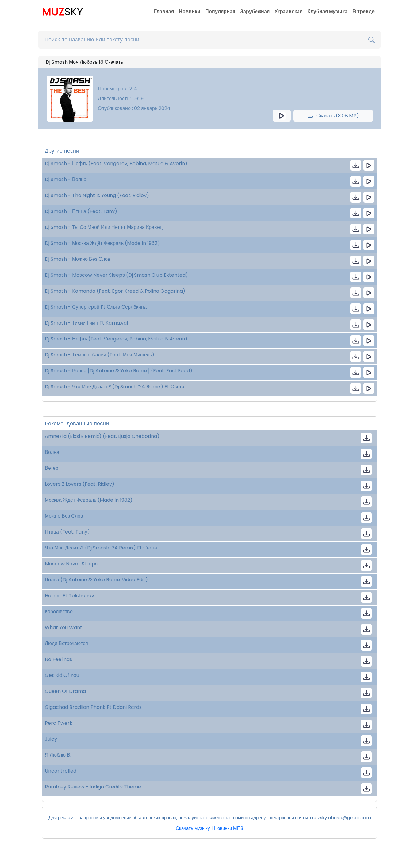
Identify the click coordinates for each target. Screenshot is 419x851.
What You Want (63, 627)
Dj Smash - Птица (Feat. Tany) (81, 211)
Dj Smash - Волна (65, 179)
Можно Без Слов (64, 515)
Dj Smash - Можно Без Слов (77, 259)
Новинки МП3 (228, 828)
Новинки (189, 11)
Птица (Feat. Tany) (67, 531)
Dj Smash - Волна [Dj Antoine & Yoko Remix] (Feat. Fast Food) (118, 370)
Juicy (51, 739)
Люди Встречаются (66, 643)
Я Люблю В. (58, 754)
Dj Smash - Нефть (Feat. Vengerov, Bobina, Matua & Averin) (116, 163)
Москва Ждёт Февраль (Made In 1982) (89, 499)
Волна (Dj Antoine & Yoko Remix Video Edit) (96, 579)
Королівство (59, 611)
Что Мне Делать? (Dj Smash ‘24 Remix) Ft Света (101, 547)
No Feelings (58, 659)
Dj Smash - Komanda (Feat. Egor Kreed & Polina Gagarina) (115, 290)
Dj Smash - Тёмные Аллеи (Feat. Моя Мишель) (99, 354)
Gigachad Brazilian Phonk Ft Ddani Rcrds (93, 707)
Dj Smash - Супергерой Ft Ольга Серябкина (96, 306)
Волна (52, 452)
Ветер (51, 468)
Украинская (288, 11)
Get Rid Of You (62, 675)
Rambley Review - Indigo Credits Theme (93, 786)
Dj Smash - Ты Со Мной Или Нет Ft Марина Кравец (104, 227)
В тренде (363, 11)
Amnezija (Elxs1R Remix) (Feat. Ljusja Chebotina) (102, 436)
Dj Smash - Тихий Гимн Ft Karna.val (86, 322)
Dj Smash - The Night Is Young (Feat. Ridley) (97, 195)
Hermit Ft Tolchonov (69, 595)
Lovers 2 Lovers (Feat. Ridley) (79, 484)
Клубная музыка (327, 11)
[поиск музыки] (371, 39)
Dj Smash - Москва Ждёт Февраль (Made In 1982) (102, 243)
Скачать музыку (193, 828)
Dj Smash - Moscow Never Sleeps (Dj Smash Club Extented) (116, 275)
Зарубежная (255, 11)
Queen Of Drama (65, 691)
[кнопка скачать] (355, 165)
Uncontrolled (60, 770)
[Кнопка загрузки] (366, 438)
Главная (164, 11)
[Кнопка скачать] (366, 597)
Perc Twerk (58, 723)
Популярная (220, 11)
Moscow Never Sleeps (71, 563)
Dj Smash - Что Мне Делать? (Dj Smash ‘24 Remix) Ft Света (114, 386)
